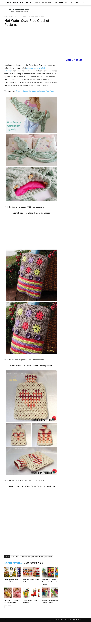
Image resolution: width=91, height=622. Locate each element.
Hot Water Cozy (25, 556)
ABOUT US (56, 620)
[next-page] (9, 606)
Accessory (46, 2)
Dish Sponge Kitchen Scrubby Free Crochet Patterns (49, 582)
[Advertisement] (60, 10)
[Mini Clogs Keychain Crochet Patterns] (12, 592)
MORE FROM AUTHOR (33, 563)
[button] (84, 3)
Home (15, 2)
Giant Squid (14, 556)
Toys (22, 2)
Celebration (57, 2)
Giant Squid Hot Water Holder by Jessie (31, 213)
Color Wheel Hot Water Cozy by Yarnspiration (31, 365)
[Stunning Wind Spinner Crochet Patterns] (12, 572)
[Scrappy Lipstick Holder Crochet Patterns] (50, 592)
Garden (8, 2)
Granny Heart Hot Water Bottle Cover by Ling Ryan (31, 486)
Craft (28, 2)
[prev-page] (5, 606)
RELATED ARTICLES (13, 563)
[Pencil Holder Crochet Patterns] (31, 592)
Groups (68, 2)
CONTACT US (77, 620)
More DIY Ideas (73, 59)
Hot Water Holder (37, 556)
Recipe (76, 2)
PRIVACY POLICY (66, 620)
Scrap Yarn (48, 556)
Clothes (36, 2)
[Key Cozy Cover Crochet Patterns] (31, 572)
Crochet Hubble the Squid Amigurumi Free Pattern (35, 91)
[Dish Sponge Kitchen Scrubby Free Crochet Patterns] (50, 572)
